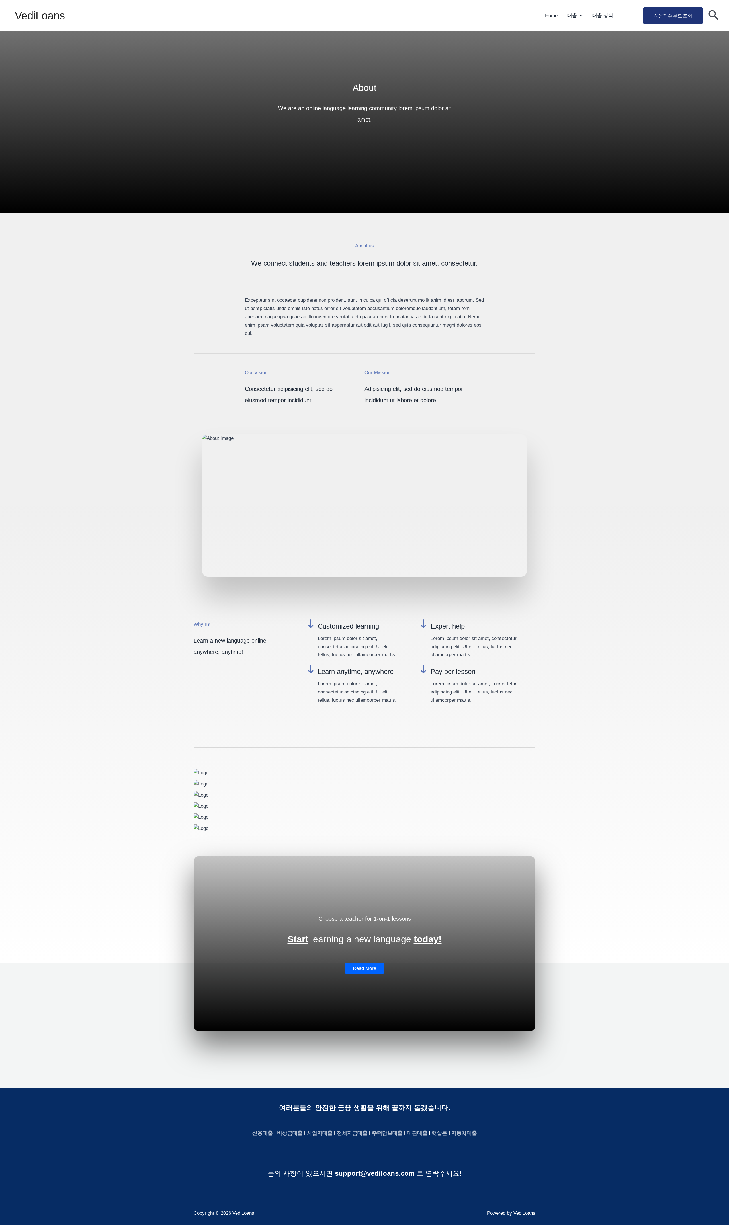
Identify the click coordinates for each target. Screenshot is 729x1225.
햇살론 (439, 1133)
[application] (580, 15)
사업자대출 (320, 1133)
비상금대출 (290, 1133)
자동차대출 (464, 1133)
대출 (572, 15)
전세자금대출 (352, 1133)
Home (551, 15)
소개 (627, 15)
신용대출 (262, 1133)
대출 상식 (602, 15)
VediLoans (40, 16)
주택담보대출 (387, 1133)
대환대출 (417, 1133)
